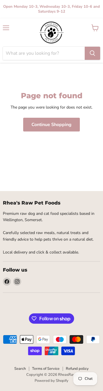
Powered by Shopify (51, 380)
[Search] (92, 53)
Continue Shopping (51, 124)
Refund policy (77, 368)
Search (20, 368)
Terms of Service (46, 368)
